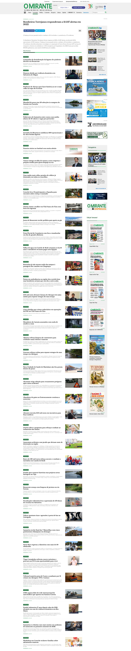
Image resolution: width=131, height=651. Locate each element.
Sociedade (25, 19)
